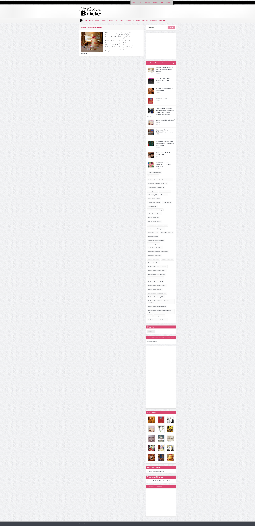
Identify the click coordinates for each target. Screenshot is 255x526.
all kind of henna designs (154, 172)
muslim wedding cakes (153, 244)
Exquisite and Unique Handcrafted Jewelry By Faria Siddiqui (164, 132)
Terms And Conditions (84, 524)
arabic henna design (153, 176)
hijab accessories (152, 206)
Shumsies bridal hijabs (153, 259)
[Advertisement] (161, 45)
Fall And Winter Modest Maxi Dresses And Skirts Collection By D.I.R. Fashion (165, 143)
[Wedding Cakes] (170, 457)
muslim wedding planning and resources (158, 251)
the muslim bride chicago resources (156, 270)
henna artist (164, 195)
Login (139, 2)
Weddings (153, 20)
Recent (157, 63)
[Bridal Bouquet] (170, 429)
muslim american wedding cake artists (157, 225)
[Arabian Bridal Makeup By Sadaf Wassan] (151, 429)
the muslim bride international (155, 281)
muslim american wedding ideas (155, 229)
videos (149, 316)
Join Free (147, 2)
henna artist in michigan (154, 198)
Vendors (155, 2)
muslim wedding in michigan (155, 247)
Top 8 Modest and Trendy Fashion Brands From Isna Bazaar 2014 (163, 164)
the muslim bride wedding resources (157, 306)
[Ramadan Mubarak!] (161, 419)
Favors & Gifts (113, 20)
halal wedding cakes (153, 195)
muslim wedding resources (154, 255)
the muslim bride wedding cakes (156, 297)
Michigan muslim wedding (154, 221)
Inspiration (130, 20)
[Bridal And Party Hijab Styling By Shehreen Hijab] (161, 438)
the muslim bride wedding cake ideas (157, 293)
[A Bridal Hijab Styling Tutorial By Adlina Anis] (161, 448)
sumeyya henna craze (153, 263)
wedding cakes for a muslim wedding (157, 319)
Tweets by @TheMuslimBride (155, 471)
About (133, 2)
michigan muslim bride (153, 217)
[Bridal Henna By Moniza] (170, 438)
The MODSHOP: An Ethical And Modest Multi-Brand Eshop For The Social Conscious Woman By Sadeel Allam (165, 111)
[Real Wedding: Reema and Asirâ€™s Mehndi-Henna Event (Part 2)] (151, 448)
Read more (84, 53)
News (138, 20)
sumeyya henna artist (167, 259)
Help (162, 2)
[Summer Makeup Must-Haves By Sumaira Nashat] (170, 448)
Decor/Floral (88, 20)
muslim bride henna (153, 232)
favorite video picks (165, 191)
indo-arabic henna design (154, 213)
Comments (165, 63)
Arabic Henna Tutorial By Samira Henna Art (163, 153)
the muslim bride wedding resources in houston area (159, 311)
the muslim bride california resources (157, 266)
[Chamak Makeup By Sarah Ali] (151, 457)
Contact (168, 2)
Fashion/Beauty (100, 20)
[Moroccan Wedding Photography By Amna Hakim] (170, 419)
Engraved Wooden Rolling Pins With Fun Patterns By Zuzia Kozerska (164, 69)
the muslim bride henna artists (155, 278)
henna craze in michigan (154, 202)
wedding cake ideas (159, 316)
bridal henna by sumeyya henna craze (157, 183)
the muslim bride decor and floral (156, 274)
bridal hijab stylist (152, 191)
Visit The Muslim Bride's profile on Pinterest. (160, 481)
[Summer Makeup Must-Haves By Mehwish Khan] (161, 429)
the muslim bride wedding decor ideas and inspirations (158, 301)
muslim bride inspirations (167, 232)
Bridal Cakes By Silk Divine (91, 27)
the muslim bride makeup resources (156, 285)
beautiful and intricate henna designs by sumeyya (160, 179)
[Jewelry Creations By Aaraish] (151, 438)
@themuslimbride (152, 342)
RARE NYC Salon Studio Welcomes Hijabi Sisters (163, 79)
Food (122, 20)
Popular (149, 63)
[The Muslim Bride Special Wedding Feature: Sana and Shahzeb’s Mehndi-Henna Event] (161, 457)
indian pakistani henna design (155, 210)
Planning (145, 20)
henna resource (167, 202)
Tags (173, 63)
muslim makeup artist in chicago (156, 240)
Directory (162, 20)
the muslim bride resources (154, 289)
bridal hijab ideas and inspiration (156, 187)
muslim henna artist (153, 236)
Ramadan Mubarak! (161, 98)
